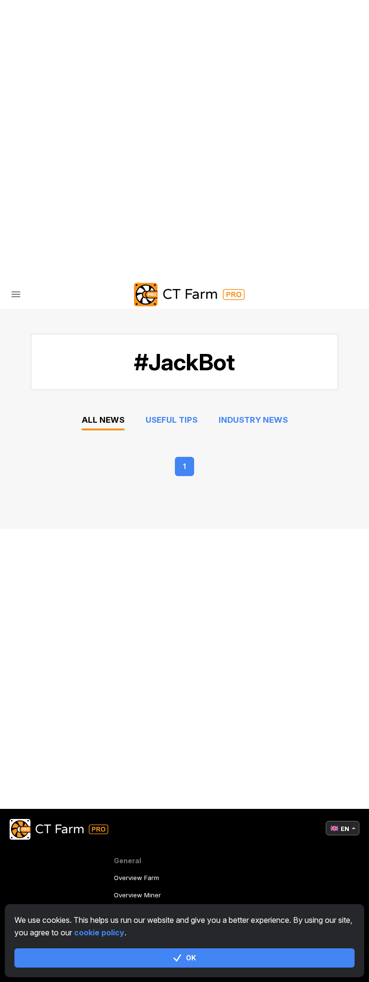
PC (48, 73)
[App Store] (141, 205)
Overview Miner (137, 895)
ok (191, 958)
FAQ (50, 113)
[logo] (184, 294)
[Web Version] (229, 205)
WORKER (58, 93)
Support (60, 133)
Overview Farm (136, 877)
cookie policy (99, 932)
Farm (41, 53)
